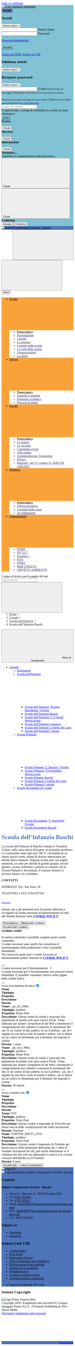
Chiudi (6, 128)
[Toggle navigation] (32, 275)
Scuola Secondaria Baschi (40, 827)
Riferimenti (24, 670)
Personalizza (10, 923)
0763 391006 (23, 1197)
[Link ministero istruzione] (19, 6)
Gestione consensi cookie (24, 1274)
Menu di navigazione (51, 659)
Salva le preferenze (31, 1165)
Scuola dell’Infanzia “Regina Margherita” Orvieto (42, 708)
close (6, 292)
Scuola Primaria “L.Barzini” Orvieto (47, 767)
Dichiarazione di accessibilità (26, 1264)
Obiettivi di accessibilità (23, 1268)
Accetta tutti (15, 927)
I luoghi (14, 617)
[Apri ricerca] (43, 245)
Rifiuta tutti (32, 923)
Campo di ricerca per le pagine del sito (25, 576)
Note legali (15, 1254)
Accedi (7, 10)
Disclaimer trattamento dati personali (24, 1313)
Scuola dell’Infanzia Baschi (41, 713)
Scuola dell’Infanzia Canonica (43, 724)
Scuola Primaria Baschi (39, 777)
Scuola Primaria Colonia (39, 784)
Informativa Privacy (21, 1257)
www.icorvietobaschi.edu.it (19, 985)
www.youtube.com (14, 1092)
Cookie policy (17, 1250)
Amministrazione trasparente (26, 1278)
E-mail (42, 88)
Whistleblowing (18, 1271)
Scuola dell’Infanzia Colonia (42, 731)
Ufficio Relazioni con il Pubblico (29, 1261)
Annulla (7, 224)
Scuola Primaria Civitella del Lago (45, 781)
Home (13, 614)
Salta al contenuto (12, 3)
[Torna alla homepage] (37, 228)
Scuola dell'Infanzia (21, 621)
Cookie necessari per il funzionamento (25, 968)
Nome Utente (46, 29)
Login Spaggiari (30, 103)
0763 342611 (23, 1200)
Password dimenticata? (15, 40)
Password (44, 33)
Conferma (20, 224)
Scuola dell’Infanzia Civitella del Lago (48, 727)
